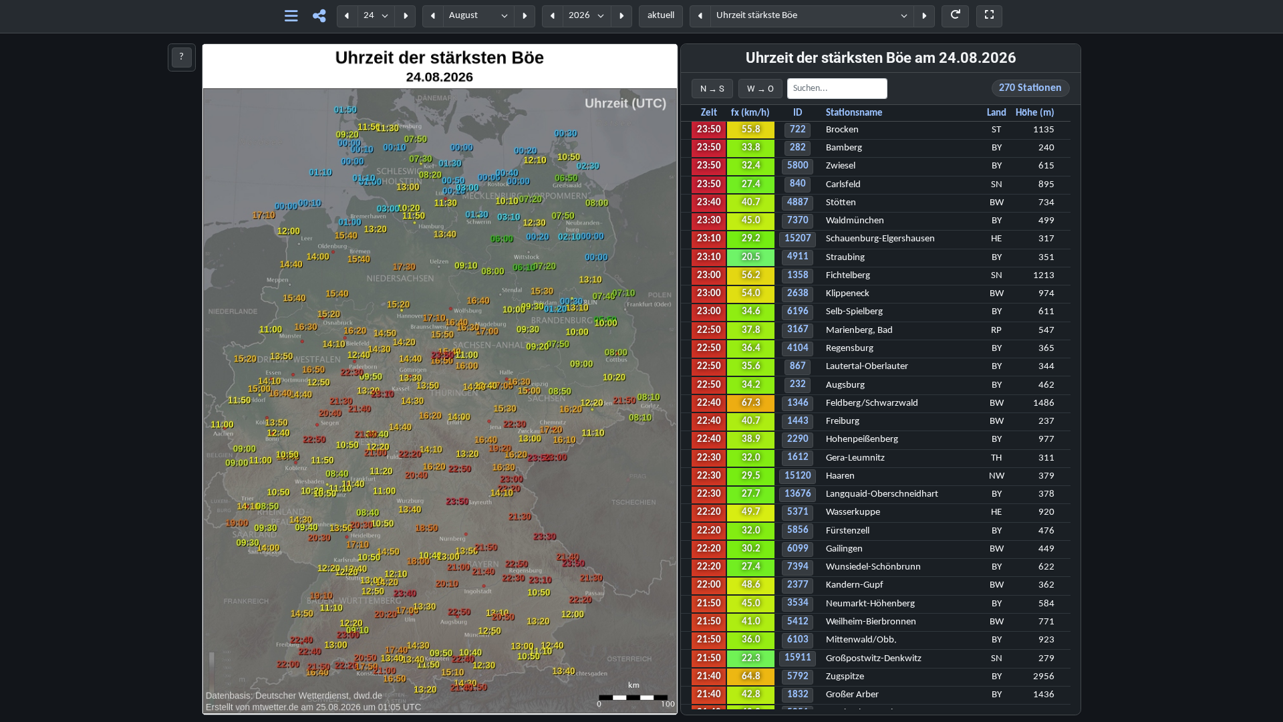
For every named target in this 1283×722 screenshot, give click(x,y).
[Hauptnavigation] (291, 16)
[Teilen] (319, 16)
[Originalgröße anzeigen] (989, 16)
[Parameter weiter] (924, 16)
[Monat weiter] (524, 16)
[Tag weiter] (405, 16)
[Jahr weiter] (621, 16)
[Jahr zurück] (552, 16)
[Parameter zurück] (700, 16)
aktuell (661, 16)
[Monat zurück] (433, 16)
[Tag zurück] (347, 16)
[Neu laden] (955, 16)
